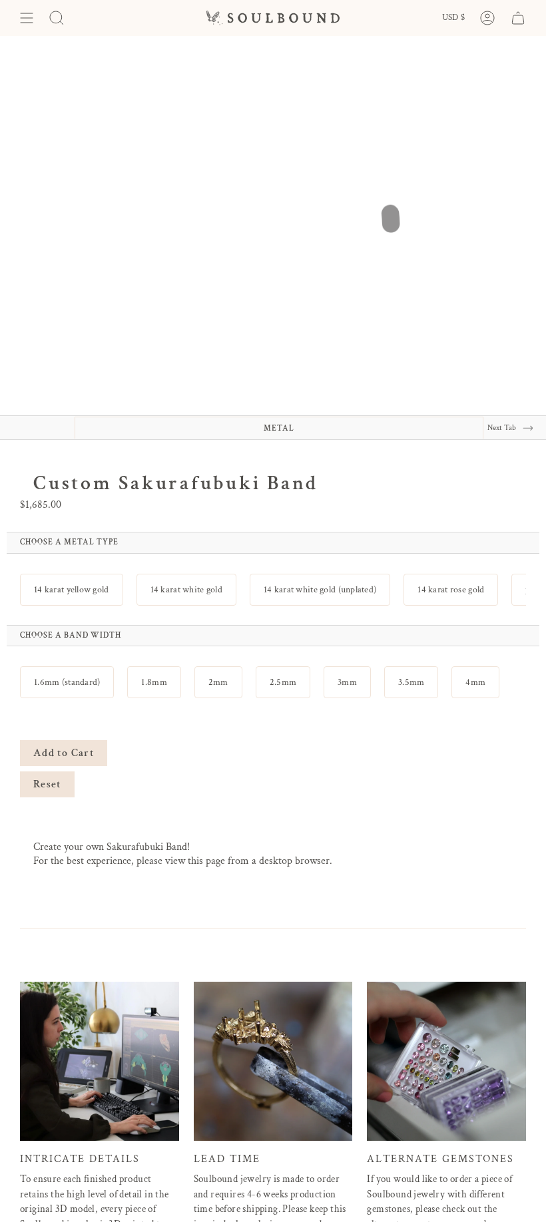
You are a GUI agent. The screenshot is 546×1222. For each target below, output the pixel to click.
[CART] (518, 18)
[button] (71, 590)
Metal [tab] (279, 428)
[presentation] (69, 542)
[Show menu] (26, 18)
